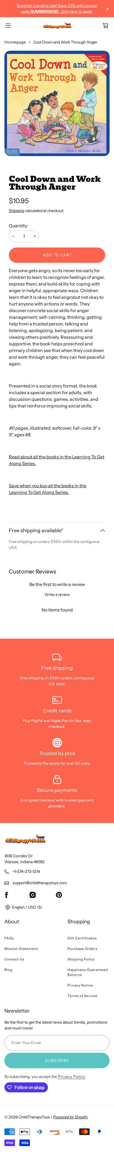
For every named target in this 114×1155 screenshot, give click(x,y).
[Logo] (57, 25)
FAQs (9, 938)
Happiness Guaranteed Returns (88, 972)
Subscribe (57, 1060)
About (11, 922)
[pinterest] (59, 895)
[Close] (107, 9)
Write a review (57, 594)
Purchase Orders (82, 949)
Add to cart (57, 255)
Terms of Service (82, 996)
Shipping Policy (81, 959)
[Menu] (8, 26)
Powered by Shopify (70, 1117)
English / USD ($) (26, 907)
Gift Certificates (82, 938)
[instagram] (33, 895)
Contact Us (14, 959)
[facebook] (6, 895)
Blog (8, 970)
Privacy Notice (80, 985)
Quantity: (18, 225)
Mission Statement (21, 949)
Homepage (15, 42)
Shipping (16, 210)
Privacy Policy (71, 1076)
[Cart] (105, 25)
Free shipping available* (36, 530)
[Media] (57, 103)
